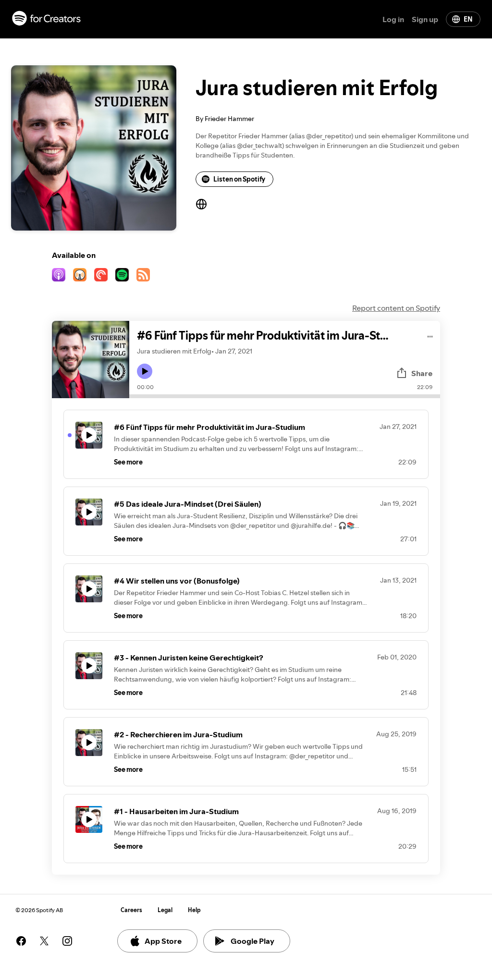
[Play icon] (144, 371)
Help (194, 910)
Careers (131, 910)
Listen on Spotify (239, 179)
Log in (393, 19)
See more (128, 462)
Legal (165, 910)
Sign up (425, 19)
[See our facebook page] (21, 941)
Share (421, 373)
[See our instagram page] (67, 941)
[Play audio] (430, 335)
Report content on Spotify (396, 308)
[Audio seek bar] (284, 396)
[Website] (201, 204)
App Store (163, 941)
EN (468, 19)
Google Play (252, 941)
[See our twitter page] (44, 941)
